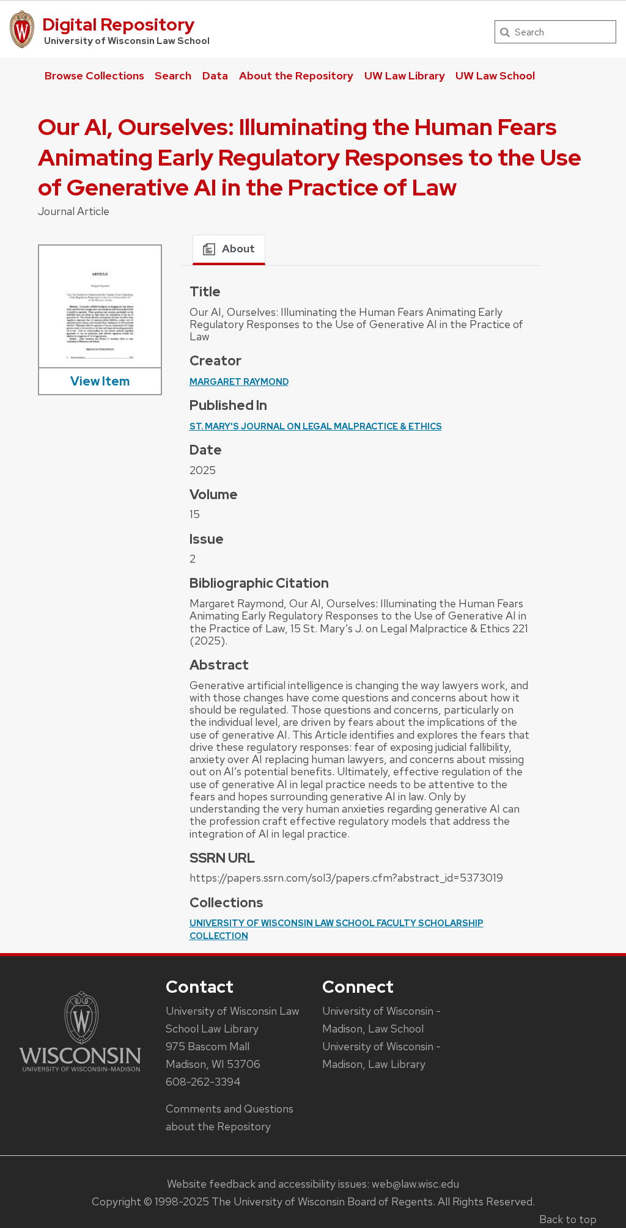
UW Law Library (404, 75)
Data (215, 75)
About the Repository (296, 75)
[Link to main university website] (80, 1073)
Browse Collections (94, 75)
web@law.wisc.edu (415, 1184)
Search (173, 75)
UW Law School (495, 75)
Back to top (568, 1219)
